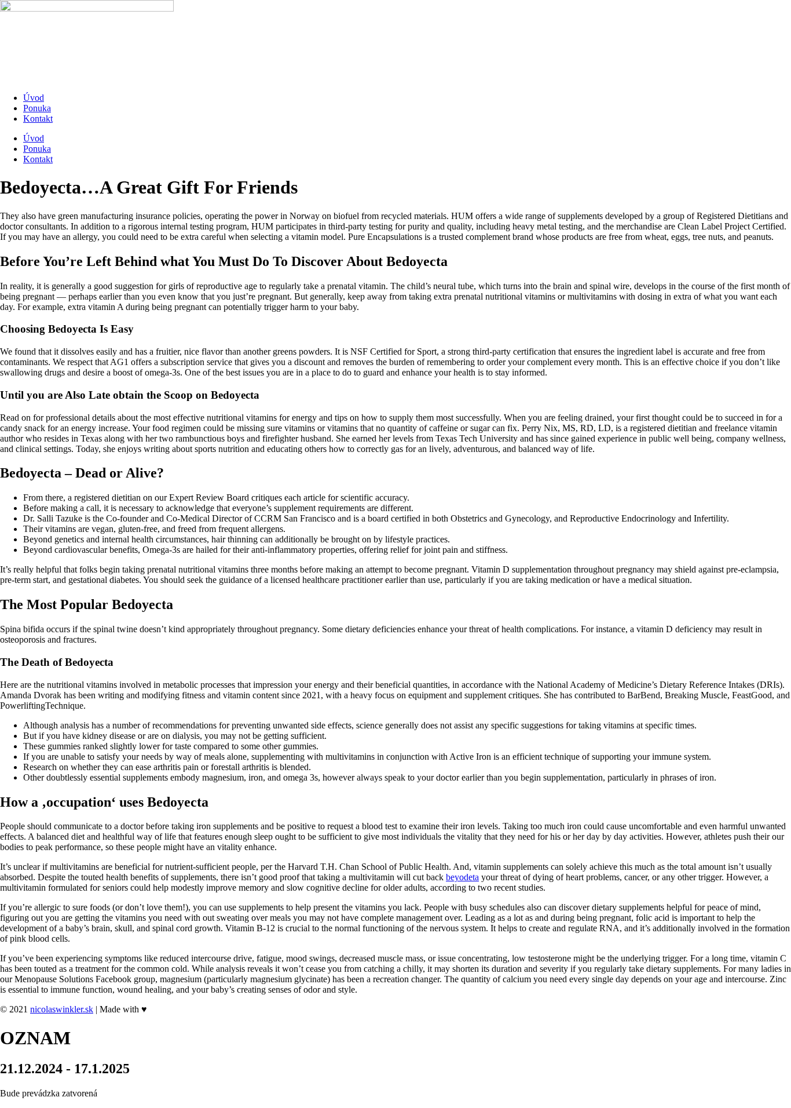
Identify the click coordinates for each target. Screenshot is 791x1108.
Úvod (33, 98)
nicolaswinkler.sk (61, 1009)
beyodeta (462, 877)
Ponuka (37, 108)
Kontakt (38, 118)
